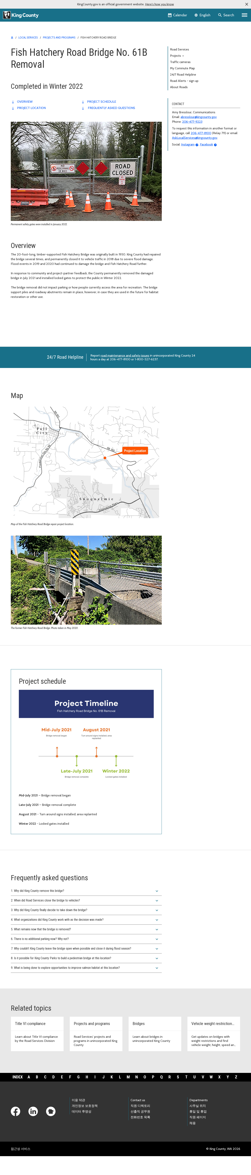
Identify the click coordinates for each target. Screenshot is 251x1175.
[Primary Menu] (244, 15)
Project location (31, 108)
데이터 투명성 (81, 1111)
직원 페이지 (197, 1117)
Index (18, 1077)
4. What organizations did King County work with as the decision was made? (85, 920)
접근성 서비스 (20, 1149)
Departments (198, 1100)
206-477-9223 (192, 122)
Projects (177, 56)
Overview (25, 101)
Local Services (28, 37)
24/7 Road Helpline (183, 74)
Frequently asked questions (111, 108)
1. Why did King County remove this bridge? (85, 891)
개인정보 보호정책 (85, 1106)
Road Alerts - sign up (184, 81)
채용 (192, 1123)
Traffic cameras (180, 62)
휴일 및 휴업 (198, 1111)
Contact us (138, 1100)
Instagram (188, 144)
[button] (246, 4)
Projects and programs (59, 37)
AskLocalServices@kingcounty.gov (194, 138)
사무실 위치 (197, 1106)
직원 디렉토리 (140, 1106)
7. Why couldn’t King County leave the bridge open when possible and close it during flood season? (85, 948)
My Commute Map (182, 68)
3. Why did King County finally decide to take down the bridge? (85, 910)
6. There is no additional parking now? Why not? (85, 939)
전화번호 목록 (140, 1117)
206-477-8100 (201, 133)
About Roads (179, 87)
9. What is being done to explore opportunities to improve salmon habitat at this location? (85, 968)
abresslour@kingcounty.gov (199, 117)
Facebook (206, 144)
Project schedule (101, 101)
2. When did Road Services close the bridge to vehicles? (85, 900)
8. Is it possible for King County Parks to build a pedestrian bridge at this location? (85, 958)
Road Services (179, 49)
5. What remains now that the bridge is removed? (85, 929)
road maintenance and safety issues (125, 355)
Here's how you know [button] (159, 4)
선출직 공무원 (140, 1111)
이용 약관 (78, 1100)
